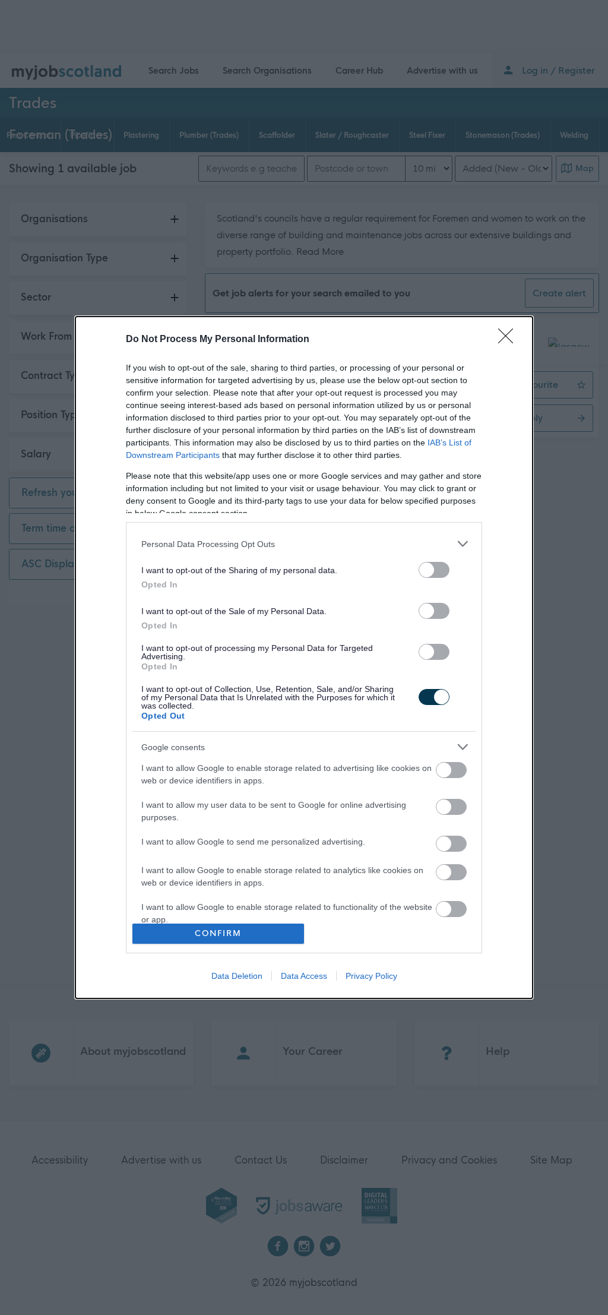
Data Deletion (236, 976)
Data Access (304, 976)
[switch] (434, 570)
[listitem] (304, 544)
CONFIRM (218, 933)
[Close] (509, 339)
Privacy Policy (371, 976)
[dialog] (304, 657)
